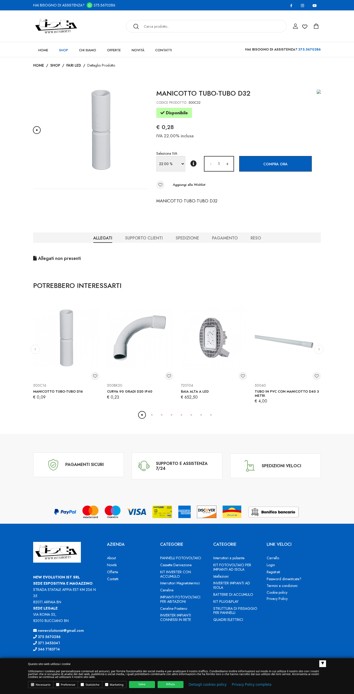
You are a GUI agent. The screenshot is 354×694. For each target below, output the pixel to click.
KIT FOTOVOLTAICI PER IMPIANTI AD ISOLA (232, 567)
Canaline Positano (173, 608)
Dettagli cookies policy (208, 684)
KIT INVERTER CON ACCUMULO (175, 574)
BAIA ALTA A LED (195, 391)
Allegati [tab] (102, 238)
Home (43, 50)
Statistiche (92, 685)
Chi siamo (87, 50)
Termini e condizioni (282, 585)
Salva (141, 684)
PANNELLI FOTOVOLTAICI (180, 558)
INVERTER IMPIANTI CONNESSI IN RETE (175, 617)
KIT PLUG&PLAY (225, 601)
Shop (63, 50)
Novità (138, 50)
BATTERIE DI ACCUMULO (233, 594)
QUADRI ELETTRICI (228, 619)
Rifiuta (170, 684)
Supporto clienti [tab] (144, 238)
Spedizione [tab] (187, 238)
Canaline (166, 590)
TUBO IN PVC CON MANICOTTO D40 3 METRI (287, 393)
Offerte (114, 50)
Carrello (273, 558)
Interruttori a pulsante (228, 558)
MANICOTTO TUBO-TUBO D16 (58, 391)
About (111, 558)
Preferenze (67, 685)
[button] (37, 130)
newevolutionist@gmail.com (60, 630)
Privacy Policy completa (251, 684)
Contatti (163, 50)
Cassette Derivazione (176, 565)
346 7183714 (48, 649)
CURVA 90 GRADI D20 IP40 (129, 391)
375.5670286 (104, 5)
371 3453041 (48, 643)
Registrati (273, 572)
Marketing (116, 685)
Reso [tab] (256, 238)
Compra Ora (275, 164)
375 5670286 (49, 636)
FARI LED (73, 65)
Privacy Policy (277, 598)
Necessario (43, 685)
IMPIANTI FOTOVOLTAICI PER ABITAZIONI (180, 599)
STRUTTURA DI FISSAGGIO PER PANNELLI (235, 610)
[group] (100, 130)
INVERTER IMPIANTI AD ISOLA (231, 585)
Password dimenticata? (284, 579)
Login (271, 565)
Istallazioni (221, 576)
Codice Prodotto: (171, 102)
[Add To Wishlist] (160, 185)
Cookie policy (277, 592)
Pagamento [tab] (225, 238)
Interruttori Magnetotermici (180, 583)
